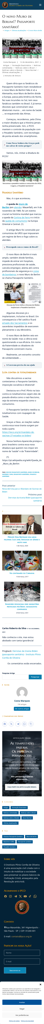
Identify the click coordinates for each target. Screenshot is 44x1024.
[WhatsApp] (35, 896)
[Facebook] (5, 896)
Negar (22, 1009)
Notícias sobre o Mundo (12, 70)
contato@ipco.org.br (21, 936)
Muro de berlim (33, 472)
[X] (20, 896)
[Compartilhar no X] (11, 724)
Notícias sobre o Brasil (25, 68)
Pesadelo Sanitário (10, 847)
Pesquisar (35, 677)
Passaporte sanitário (21, 474)
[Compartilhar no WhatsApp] (24, 724)
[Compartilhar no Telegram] (17, 724)
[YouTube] (25, 896)
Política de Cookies (14, 1021)
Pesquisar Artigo (8, 673)
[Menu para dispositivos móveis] (40, 5)
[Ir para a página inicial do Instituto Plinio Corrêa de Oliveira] (22, 907)
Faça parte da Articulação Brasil (22, 787)
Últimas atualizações (11, 72)
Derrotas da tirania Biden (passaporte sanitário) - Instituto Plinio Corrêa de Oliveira (21, 654)
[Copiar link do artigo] (31, 724)
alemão (17, 207)
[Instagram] (10, 896)
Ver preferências (22, 1015)
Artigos (6, 65)
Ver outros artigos (22, 709)
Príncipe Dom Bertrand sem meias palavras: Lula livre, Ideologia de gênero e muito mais (22, 539)
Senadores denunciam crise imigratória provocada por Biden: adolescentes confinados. (22, 606)
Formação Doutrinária (21, 65)
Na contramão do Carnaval (22, 573)
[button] (40, 984)
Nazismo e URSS (7, 474)
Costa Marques (9, 62)
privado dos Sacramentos (15, 323)
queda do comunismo (16, 220)
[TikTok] (30, 896)
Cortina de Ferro (22, 217)
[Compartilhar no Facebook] (4, 724)
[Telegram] (15, 896)
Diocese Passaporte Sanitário (16, 472)
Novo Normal (31, 70)
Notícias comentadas (10, 813)
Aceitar (22, 1002)
